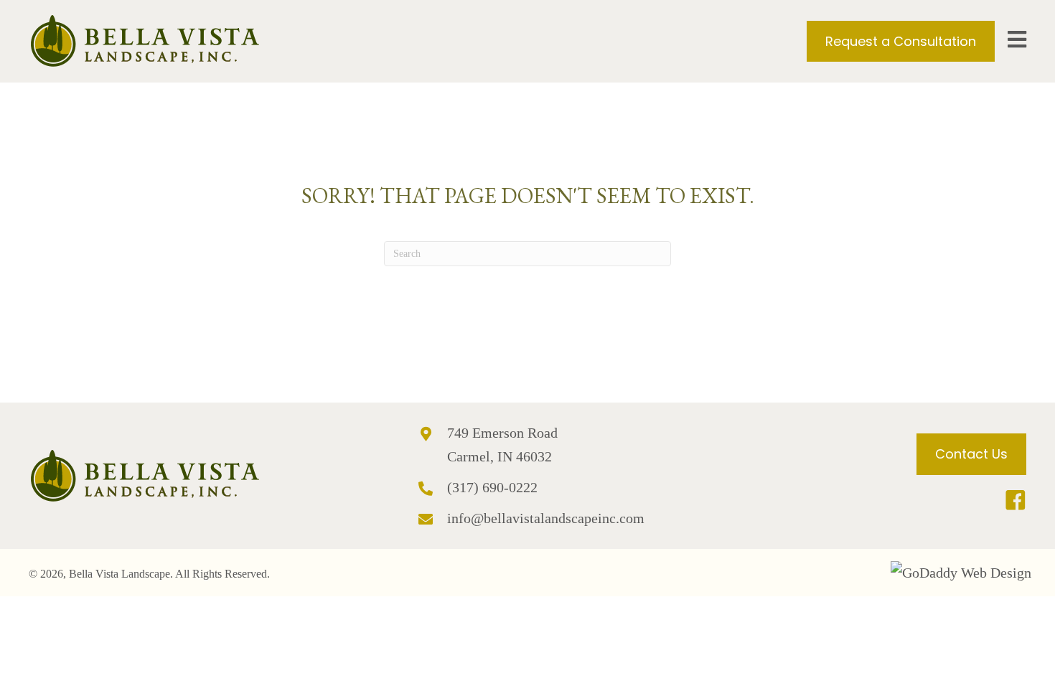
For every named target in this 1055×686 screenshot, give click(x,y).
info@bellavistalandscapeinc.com (545, 518)
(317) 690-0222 (492, 487)
